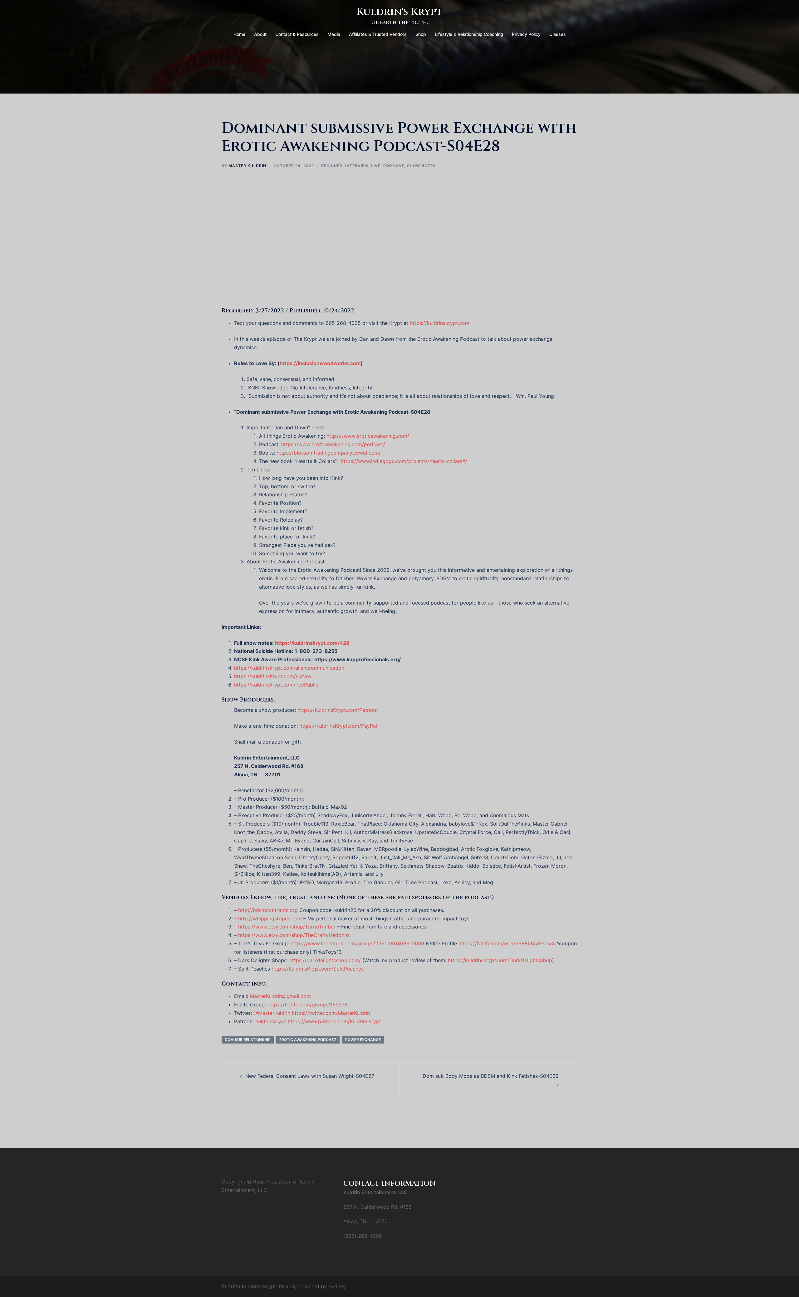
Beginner (331, 165)
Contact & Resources (297, 34)
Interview (356, 165)
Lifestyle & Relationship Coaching (469, 34)
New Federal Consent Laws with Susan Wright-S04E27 (309, 1076)
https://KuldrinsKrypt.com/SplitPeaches (318, 969)
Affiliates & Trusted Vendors (378, 34)
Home (239, 34)
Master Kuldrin (247, 165)
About (260, 34)
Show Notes (421, 165)
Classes (557, 34)
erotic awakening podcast (307, 1039)
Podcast (393, 165)
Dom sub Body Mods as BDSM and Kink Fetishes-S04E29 (491, 1076)
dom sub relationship (248, 1039)
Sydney (337, 1286)
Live (375, 165)
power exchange (363, 1039)
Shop (420, 34)
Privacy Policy (526, 34)
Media (333, 34)
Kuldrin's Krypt (399, 12)
